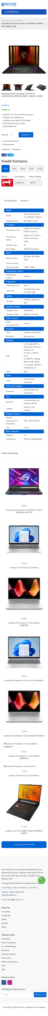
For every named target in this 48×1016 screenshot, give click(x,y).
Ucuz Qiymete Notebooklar (24, 844)
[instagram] (9, 982)
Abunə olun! (40, 995)
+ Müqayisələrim (7, 144)
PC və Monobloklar (8, 946)
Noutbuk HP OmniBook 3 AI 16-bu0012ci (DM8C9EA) (24, 624)
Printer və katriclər (8, 942)
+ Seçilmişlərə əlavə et (10, 141)
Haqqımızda (5, 915)
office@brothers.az (15, 899)
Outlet (4, 919)
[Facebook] (3, 982)
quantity (4, 135)
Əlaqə (3, 927)
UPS (3, 965)
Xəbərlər (4, 923)
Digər (3, 969)
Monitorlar (5, 950)
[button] (43, 59)
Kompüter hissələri (8, 954)
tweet (11, 155)
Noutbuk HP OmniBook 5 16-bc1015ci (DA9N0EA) (24, 680)
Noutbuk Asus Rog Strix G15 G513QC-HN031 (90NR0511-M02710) (24, 511)
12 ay (40, 168)
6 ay (23, 168)
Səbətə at (26, 134)
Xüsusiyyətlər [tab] (10, 200)
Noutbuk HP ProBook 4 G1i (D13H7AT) (24, 775)
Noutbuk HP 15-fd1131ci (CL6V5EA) (24, 568)
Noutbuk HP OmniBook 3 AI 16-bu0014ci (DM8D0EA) (24, 757)
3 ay (14, 168)
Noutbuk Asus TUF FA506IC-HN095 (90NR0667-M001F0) (24, 832)
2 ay (6, 168)
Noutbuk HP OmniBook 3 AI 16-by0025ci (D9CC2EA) (24, 736)
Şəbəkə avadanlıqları (9, 962)
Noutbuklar (17, 20)
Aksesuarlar (6, 958)
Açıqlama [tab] (24, 200)
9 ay (31, 168)
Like (4, 155)
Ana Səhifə (5, 20)
